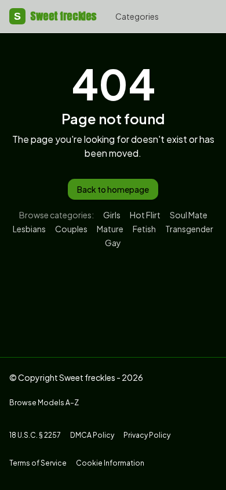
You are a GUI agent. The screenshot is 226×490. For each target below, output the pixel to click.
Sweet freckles (55, 16)
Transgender (189, 229)
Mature (110, 229)
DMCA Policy (92, 435)
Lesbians (29, 229)
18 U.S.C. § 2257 (35, 435)
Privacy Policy (146, 435)
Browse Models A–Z (44, 402)
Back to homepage (113, 189)
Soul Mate (188, 215)
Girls (112, 215)
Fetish (144, 229)
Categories (137, 16)
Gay (113, 242)
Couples (71, 229)
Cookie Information (110, 463)
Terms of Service (38, 463)
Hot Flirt (145, 215)
